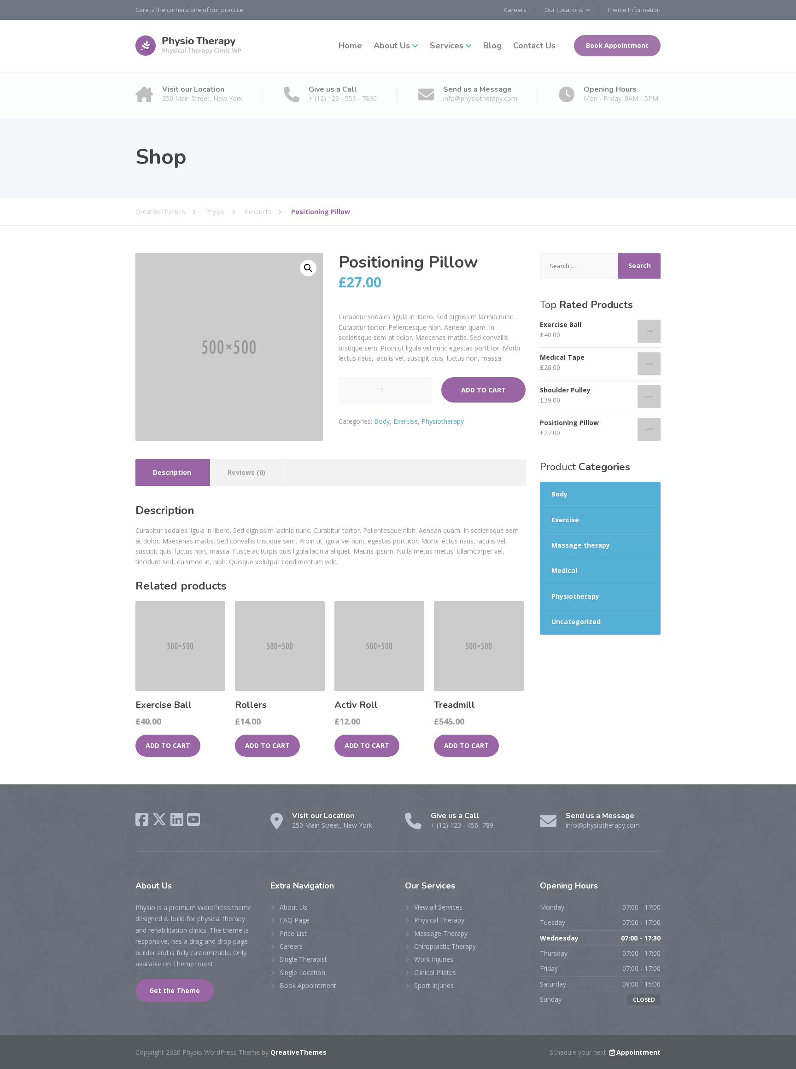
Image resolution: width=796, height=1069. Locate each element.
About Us (392, 45)
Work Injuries (433, 959)
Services (446, 45)
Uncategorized (576, 621)
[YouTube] (193, 819)
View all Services (438, 907)
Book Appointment (617, 45)
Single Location (302, 972)
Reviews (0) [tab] (246, 472)
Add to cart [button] (168, 745)
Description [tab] (172, 472)
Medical (564, 570)
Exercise (405, 421)
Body (382, 421)
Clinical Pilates (435, 972)
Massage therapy (580, 545)
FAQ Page (295, 920)
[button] (308, 268)
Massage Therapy (441, 933)
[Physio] (190, 45)
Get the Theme (174, 990)
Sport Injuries (434, 985)
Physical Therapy (439, 920)
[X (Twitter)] (159, 819)
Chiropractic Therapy (445, 946)
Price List (293, 933)
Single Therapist (303, 959)
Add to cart (483, 390)
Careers (515, 10)
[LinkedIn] (176, 819)
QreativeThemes (298, 1052)
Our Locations (563, 10)
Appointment (638, 1052)
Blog (492, 45)
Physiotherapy (442, 421)
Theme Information (634, 10)
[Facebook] (141, 819)
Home (350, 45)
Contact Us (534, 45)
